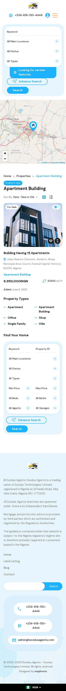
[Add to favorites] (51, 241)
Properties (23, 176)
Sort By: (8, 197)
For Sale (11, 207)
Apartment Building (17, 274)
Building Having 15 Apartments (27, 253)
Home (7, 176)
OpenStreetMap (58, 162)
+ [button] (5, 153)
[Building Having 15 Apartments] (33, 126)
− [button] (5, 159)
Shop (42, 318)
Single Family (17, 324)
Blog (6, 568)
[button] (55, 15)
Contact (9, 574)
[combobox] (33, 41)
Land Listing (12, 561)
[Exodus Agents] (32, 5)
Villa (42, 324)
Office (12, 318)
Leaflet (44, 162)
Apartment (15, 307)
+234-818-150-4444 (29, 15)
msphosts (41, 671)
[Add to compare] (57, 241)
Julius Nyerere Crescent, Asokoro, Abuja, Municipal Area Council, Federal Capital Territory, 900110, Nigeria (32, 264)
